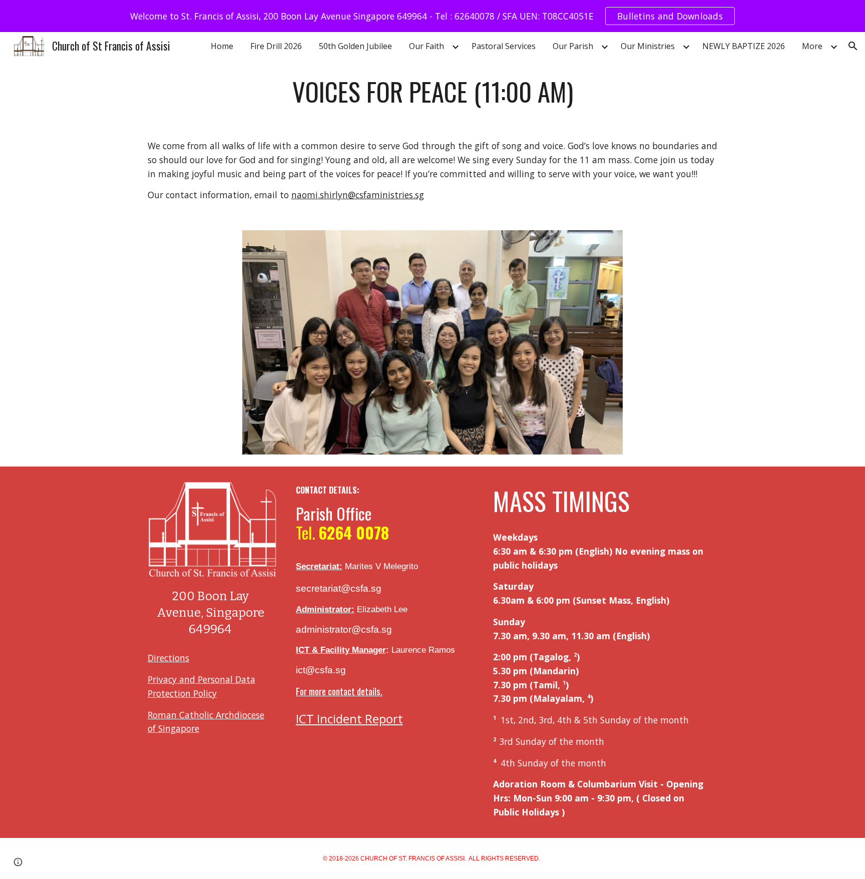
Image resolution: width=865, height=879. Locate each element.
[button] (853, 46)
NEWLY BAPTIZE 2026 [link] (743, 46)
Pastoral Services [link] (504, 46)
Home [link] (222, 46)
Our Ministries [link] (648, 46)
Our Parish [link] (573, 46)
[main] (432, 91)
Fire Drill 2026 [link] (276, 46)
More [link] (812, 46)
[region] (432, 16)
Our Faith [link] (426, 46)
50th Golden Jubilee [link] (355, 46)
